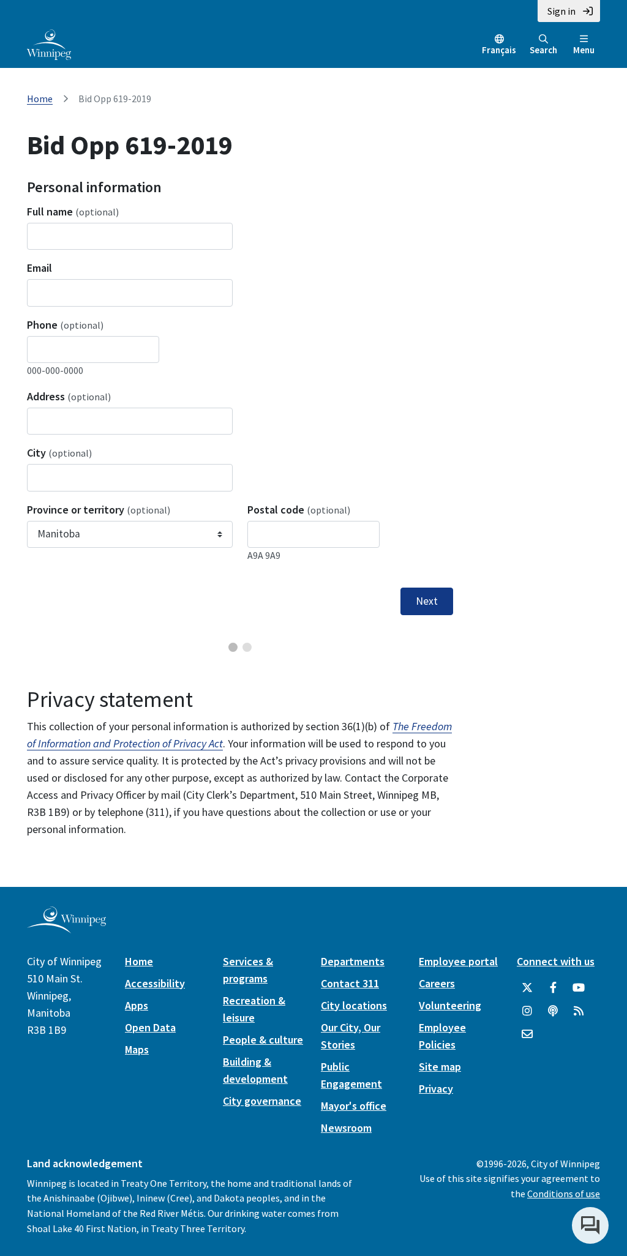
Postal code (298, 510)
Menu (584, 50)
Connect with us (556, 961)
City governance (262, 1101)
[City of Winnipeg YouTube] (578, 988)
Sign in (561, 11)
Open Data (150, 1027)
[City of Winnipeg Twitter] (527, 988)
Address (69, 396)
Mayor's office (353, 1106)
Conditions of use (563, 1193)
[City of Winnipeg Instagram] (527, 1011)
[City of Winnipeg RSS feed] (578, 1011)
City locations (354, 1005)
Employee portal (458, 961)
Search (543, 50)
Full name (73, 211)
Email (39, 268)
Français (499, 50)
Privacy (436, 1089)
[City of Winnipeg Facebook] (553, 988)
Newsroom (346, 1128)
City (59, 453)
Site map (440, 1067)
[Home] (49, 43)
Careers (437, 983)
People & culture (263, 1040)
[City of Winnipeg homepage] (66, 928)
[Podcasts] (553, 1011)
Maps (137, 1049)
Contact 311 (350, 983)
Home (40, 98)
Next (427, 601)
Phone (65, 325)
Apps (136, 1005)
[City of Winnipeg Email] (527, 1034)
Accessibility (155, 983)
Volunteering (450, 1005)
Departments (353, 961)
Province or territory (98, 510)
